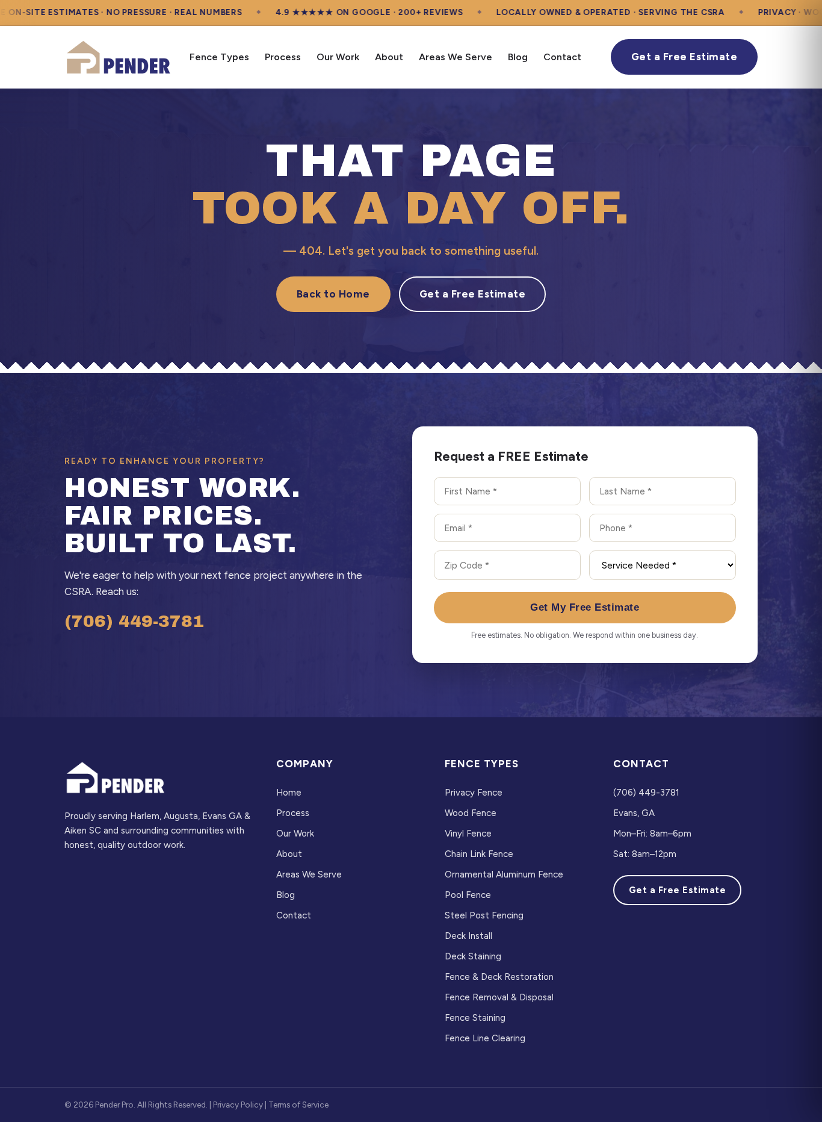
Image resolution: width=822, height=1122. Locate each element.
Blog (518, 57)
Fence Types (219, 57)
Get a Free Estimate (684, 57)
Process (283, 57)
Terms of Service (298, 1104)
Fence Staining (475, 1017)
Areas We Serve (455, 57)
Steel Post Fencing (484, 915)
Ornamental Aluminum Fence (504, 874)
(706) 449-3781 (134, 621)
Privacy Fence (473, 792)
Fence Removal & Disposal (499, 997)
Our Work (338, 57)
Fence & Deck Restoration (499, 976)
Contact (562, 57)
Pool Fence (468, 895)
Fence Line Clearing (485, 1038)
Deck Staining (473, 956)
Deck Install (468, 935)
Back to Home (333, 294)
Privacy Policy (238, 1104)
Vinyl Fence (468, 833)
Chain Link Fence (479, 854)
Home (288, 792)
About (389, 57)
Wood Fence (470, 813)
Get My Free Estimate (584, 607)
